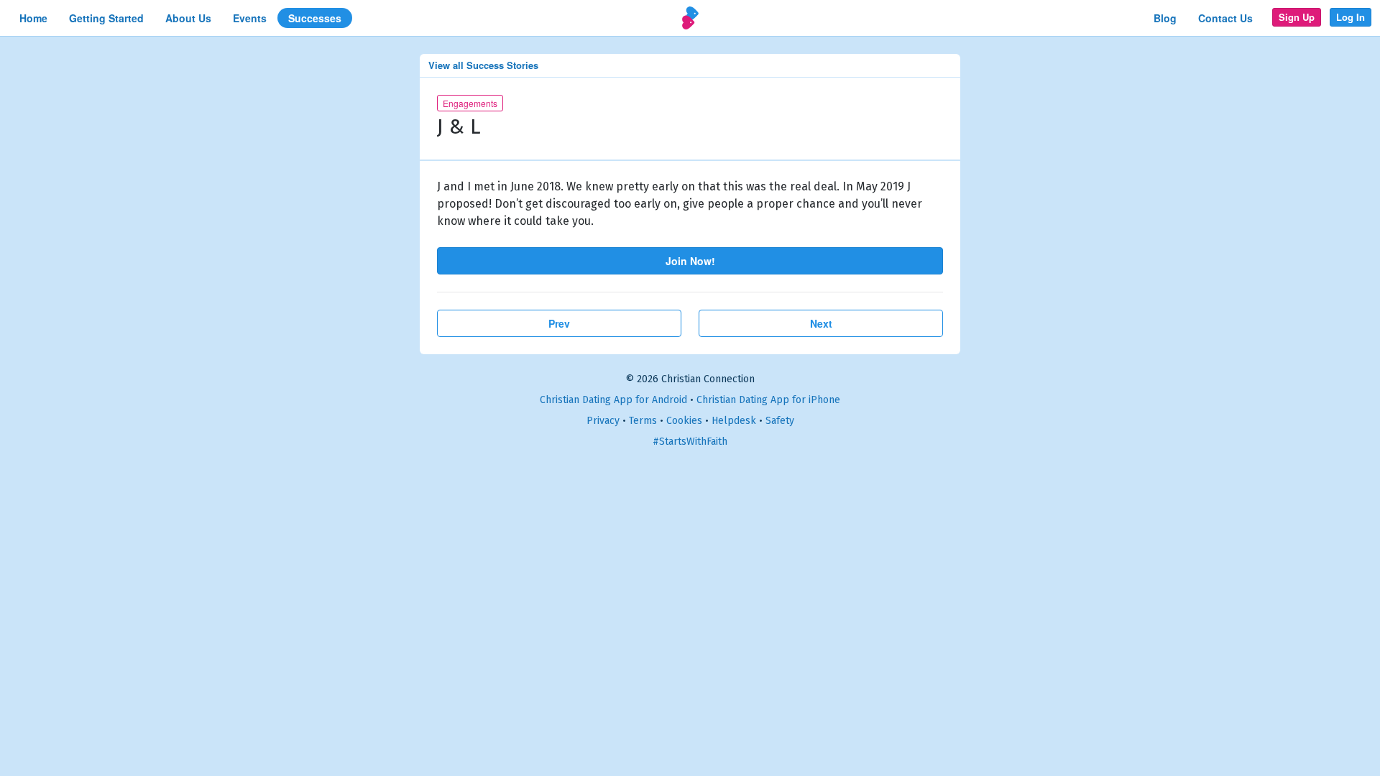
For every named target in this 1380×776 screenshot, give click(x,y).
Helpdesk (734, 421)
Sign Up (1297, 17)
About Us (188, 18)
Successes (314, 18)
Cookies (684, 421)
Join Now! (690, 261)
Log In (1350, 17)
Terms (643, 421)
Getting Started (106, 18)
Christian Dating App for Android (613, 400)
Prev (559, 323)
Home (33, 18)
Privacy (603, 421)
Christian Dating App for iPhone (768, 400)
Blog (1165, 18)
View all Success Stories (483, 65)
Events (250, 18)
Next (821, 323)
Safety (779, 421)
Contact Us (1225, 18)
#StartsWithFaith (690, 441)
